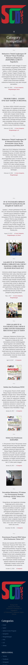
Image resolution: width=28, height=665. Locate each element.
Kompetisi (21, 87)
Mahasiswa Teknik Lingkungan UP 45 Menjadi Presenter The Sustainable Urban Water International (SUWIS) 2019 (14, 142)
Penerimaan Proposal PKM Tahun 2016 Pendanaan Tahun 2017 (14, 538)
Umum (18, 89)
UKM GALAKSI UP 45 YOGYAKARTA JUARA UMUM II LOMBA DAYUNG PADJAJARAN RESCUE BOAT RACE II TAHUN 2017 (14, 328)
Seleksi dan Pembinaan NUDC (14, 387)
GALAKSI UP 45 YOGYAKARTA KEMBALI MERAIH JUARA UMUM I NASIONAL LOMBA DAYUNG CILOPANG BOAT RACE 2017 (14, 265)
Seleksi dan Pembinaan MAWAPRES (14, 439)
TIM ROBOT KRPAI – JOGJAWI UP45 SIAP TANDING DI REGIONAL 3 (14, 101)
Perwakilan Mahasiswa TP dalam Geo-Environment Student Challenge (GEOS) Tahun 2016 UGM (14, 495)
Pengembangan (12, 89)
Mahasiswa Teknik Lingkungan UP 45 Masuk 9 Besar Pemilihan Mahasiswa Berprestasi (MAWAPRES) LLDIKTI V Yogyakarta (14, 58)
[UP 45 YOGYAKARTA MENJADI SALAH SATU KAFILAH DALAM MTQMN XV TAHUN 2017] (14, 187)
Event (16, 87)
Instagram (6, 662)
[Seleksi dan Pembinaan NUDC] (14, 372)
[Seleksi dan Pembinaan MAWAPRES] (14, 423)
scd (18, 130)
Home (10, 45)
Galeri (4, 628)
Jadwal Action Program (9, 631)
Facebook (5, 659)
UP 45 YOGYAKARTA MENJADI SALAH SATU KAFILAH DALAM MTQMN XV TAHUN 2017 (14, 204)
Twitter (5, 656)
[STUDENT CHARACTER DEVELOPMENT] (14, 14)
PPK (4, 640)
